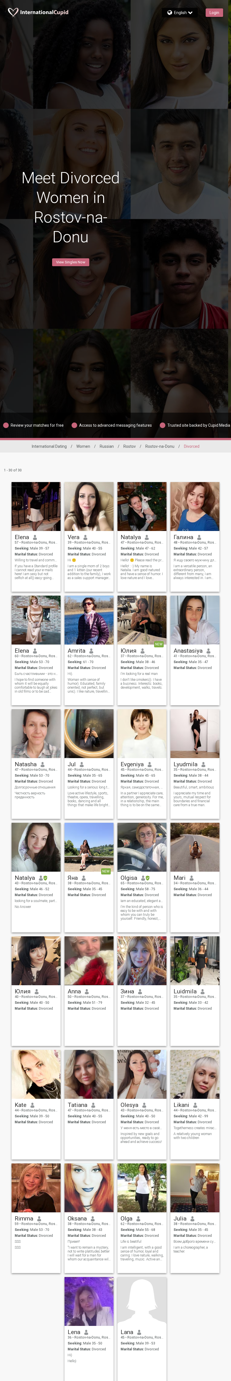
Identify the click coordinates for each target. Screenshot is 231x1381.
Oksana (77, 1218)
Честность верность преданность (30, 795)
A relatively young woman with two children (193, 1136)
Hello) (72, 1361)
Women (83, 446)
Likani (181, 1105)
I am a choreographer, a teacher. (191, 1249)
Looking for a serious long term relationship (89, 787)
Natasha (26, 764)
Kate (20, 1105)
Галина (183, 537)
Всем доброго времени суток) (195, 1242)
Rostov (129, 446)
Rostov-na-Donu (159, 446)
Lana (127, 1332)
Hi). (70, 674)
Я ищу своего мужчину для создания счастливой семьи (195, 560)
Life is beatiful (131, 1242)
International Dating (49, 446)
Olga (126, 1218)
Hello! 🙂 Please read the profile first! (142, 560)
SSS (18, 1242)
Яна (73, 877)
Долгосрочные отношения (35, 787)
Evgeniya (132, 764)
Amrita (76, 650)
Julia (180, 1218)
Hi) (70, 1355)
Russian (107, 446)
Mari (180, 877)
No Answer (23, 907)
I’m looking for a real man (139, 674)
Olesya (129, 1105)
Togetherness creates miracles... (195, 1128)
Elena (22, 537)
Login (214, 12)
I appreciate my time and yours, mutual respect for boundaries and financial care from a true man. (192, 799)
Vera (73, 537)
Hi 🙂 (72, 560)
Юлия (129, 650)
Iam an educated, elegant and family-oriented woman (142, 901)
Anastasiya (188, 650)
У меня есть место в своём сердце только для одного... (142, 1128)
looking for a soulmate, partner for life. (36, 901)
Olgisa (129, 877)
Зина (127, 991)
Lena (74, 1332)
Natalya (131, 537)
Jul (72, 764)
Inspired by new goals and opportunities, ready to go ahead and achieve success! (141, 1138)
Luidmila (185, 991)
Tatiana (77, 1105)
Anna (74, 991)
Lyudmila (185, 764)
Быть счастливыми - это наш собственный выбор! (36, 674)
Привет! (74, 1242)
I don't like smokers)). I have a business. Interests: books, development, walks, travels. (142, 684)
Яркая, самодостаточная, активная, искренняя (142, 787)
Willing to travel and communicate (36, 560)
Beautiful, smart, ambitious (194, 787)
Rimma (24, 1218)
